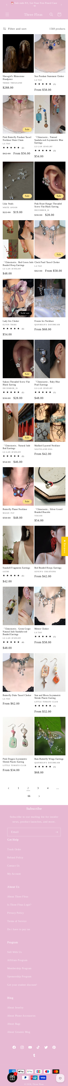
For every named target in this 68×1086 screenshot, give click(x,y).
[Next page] (39, 796)
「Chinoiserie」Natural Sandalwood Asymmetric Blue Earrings (48, 140)
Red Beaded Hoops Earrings (48, 568)
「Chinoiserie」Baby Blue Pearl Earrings (47, 383)
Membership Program (19, 968)
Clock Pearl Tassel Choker (47, 262)
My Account (14, 873)
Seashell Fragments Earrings (16, 568)
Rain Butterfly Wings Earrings (49, 759)
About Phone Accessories (21, 1015)
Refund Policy (15, 857)
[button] (7, 14)
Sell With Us (14, 952)
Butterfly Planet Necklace (15, 509)
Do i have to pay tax (18, 929)
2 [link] (28, 788)
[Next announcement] (61, 5)
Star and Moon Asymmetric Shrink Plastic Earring (47, 696)
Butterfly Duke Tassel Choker (17, 695)
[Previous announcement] (7, 5)
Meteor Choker (41, 629)
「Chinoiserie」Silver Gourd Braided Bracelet (48, 510)
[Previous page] (9, 788)
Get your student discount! (22, 984)
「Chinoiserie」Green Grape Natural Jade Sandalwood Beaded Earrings (16, 632)
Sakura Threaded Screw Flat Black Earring (16, 383)
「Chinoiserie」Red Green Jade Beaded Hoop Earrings (18, 263)
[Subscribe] (57, 832)
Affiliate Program (17, 960)
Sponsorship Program (19, 976)
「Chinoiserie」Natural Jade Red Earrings (16, 447)
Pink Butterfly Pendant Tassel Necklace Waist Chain (17, 138)
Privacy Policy (15, 913)
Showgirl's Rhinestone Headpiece (13, 77)
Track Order (14, 849)
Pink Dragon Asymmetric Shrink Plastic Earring (15, 760)
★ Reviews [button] (64, 546)
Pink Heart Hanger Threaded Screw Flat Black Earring (48, 205)
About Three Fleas (17, 896)
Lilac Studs (8, 203)
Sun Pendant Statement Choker (49, 76)
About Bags (13, 1024)
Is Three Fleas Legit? (19, 904)
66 (29, 796)
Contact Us (13, 865)
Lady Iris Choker (11, 321)
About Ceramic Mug (18, 1032)
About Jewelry (15, 1007)
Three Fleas (38, 1084)
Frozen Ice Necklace (44, 321)
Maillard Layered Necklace (47, 445)
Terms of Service (17, 921)
